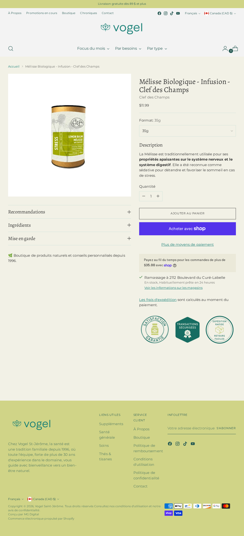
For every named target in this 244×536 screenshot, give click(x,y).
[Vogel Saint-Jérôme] (122, 28)
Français (191, 13)
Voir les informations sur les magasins (173, 288)
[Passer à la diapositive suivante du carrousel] (232, 384)
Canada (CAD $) (221, 13)
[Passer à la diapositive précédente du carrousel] (221, 384)
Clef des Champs (154, 97)
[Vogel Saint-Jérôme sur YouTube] (178, 13)
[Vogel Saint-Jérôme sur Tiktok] (172, 13)
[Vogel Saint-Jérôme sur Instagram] (165, 13)
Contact (140, 486)
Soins (103, 445)
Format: (150, 120)
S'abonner (226, 428)
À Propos (141, 429)
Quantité (147, 186)
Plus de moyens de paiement (187, 244)
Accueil (14, 66)
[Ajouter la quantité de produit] (158, 196)
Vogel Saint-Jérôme (49, 506)
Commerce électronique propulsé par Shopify (41, 518)
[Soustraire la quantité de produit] (143, 196)
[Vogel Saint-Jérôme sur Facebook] (159, 13)
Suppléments (111, 424)
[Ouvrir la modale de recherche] (10, 48)
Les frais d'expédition (158, 299)
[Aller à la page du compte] (223, 48)
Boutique (141, 437)
